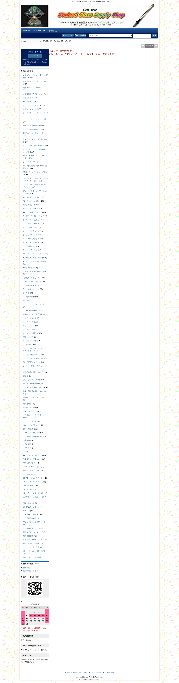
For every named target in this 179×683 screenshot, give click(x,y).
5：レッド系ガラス (30, 235)
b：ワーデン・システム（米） (34, 304)
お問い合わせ (96, 672)
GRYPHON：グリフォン (32, 489)
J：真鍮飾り (27, 345)
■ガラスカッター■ (30, 268)
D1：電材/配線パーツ (31, 355)
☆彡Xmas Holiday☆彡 (31, 129)
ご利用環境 (109, 672)
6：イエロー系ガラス (31, 239)
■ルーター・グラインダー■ (33, 254)
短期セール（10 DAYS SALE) (34, 88)
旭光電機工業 (28, 536)
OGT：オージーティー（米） (34, 133)
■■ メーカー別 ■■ (33, 455)
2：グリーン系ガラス (31, 224)
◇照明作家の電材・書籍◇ (33, 372)
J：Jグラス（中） (29, 162)
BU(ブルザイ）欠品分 (31, 543)
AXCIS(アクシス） (30, 463)
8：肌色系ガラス (29, 246)
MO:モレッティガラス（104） (34, 397)
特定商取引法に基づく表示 (77, 672)
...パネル (26, 448)
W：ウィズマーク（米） (32, 197)
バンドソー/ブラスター (31, 425)
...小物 (25, 452)
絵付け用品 (27, 404)
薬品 (24, 300)
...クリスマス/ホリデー (31, 433)
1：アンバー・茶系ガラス (33, 220)
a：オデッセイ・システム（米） (35, 119)
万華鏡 (25, 376)
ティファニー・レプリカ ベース (35, 113)
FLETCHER (27, 474)
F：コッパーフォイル (31, 289)
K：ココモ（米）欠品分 (32, 547)
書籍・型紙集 (28, 429)
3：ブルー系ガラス (30, 227)
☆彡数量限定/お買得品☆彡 (33, 94)
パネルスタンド (29, 326)
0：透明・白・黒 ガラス (33, 216)
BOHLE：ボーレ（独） (32, 467)
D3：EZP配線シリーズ (31, 362)
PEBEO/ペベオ (28, 503)
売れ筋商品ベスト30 (30, 571)
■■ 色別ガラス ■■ (33, 212)
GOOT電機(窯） (29, 486)
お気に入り (53, 31)
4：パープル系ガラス (31, 231)
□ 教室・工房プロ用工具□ (32, 282)
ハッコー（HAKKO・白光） (33, 540)
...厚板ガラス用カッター (32, 278)
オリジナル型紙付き (30, 333)
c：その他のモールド (31, 311)
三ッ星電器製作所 (29, 518)
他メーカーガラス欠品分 (32, 557)
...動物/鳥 (26, 440)
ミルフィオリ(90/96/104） (33, 387)
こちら (31, 59)
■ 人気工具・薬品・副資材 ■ (33, 258)
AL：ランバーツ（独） (31, 201)
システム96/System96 (31, 384)
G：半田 (26, 293)
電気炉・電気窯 (29, 408)
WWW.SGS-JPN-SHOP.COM (34, 31)
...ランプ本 (27, 444)
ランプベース (28, 322)
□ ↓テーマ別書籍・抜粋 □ (33, 436)
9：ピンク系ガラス (30, 250)
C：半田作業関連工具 (31, 285)
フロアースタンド (29, 318)
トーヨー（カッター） (31, 515)
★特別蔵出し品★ (29, 102)
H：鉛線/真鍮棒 (29, 297)
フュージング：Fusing (31, 380)
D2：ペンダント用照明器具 (33, 358)
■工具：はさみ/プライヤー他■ (34, 261)
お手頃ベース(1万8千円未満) (34, 314)
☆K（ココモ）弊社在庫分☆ (33, 146)
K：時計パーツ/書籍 (30, 341)
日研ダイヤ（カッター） (32, 532)
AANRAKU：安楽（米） (32, 459)
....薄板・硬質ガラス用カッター (35, 272)
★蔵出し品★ (28, 98)
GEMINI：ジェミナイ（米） (33, 478)
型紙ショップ (28, 337)
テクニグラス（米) (30, 421)
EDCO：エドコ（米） (31, 470)
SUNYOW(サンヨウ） (31, 507)
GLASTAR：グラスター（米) (34, 482)
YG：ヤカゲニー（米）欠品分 (34, 551)
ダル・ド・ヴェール (30, 209)
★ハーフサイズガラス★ (32, 105)
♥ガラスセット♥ (29, 205)
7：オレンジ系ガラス (31, 243)
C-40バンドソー (29, 411)
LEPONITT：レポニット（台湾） (35, 497)
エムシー (26, 511)
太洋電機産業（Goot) (31, 528)
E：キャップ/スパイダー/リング (35, 366)
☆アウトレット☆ (29, 109)
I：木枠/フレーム (29, 329)
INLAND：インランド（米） (33, 493)
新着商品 (26, 568)
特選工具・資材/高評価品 (32, 125)
